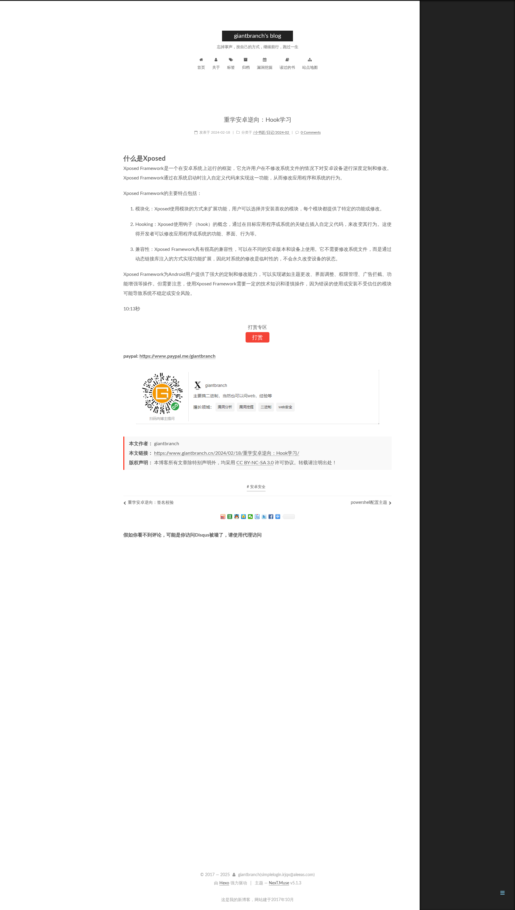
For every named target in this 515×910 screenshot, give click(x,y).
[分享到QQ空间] (243, 516)
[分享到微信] (250, 516)
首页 (201, 68)
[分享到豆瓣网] (229, 516)
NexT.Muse (279, 883)
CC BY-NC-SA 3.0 (255, 462)
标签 (231, 68)
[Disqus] (257, 632)
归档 (246, 68)
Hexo (224, 883)
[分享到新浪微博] (223, 516)
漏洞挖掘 (264, 68)
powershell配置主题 (369, 503)
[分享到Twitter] (264, 516)
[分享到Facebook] (271, 516)
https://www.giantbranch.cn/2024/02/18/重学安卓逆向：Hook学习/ (226, 453)
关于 (216, 68)
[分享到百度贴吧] (257, 516)
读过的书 (287, 68)
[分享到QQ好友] (236, 516)
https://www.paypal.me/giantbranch (177, 356)
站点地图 (310, 68)
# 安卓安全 (256, 487)
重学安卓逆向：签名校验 (151, 503)
